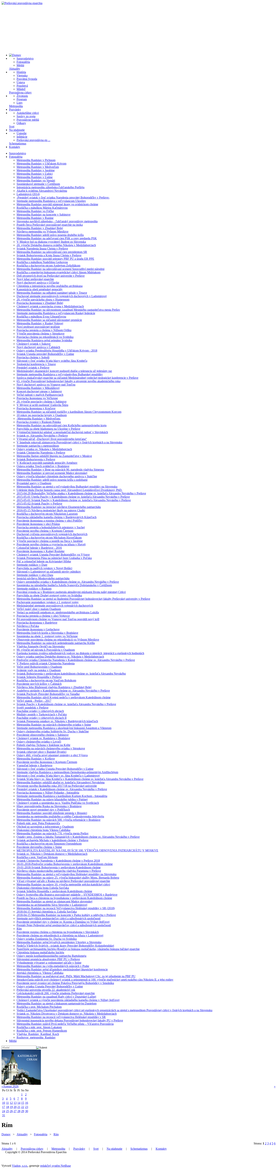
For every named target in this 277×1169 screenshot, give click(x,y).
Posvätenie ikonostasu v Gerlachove (38, 629)
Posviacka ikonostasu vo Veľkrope (37, 398)
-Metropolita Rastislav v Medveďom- (39, 418)
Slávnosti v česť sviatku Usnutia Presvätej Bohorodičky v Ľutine (55, 768)
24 (3, 1111)
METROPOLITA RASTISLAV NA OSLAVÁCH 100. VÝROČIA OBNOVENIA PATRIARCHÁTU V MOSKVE (87, 850)
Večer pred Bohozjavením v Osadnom (39, 666)
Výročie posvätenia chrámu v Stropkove (40, 333)
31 (3, 1115)
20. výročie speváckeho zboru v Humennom (43, 299)
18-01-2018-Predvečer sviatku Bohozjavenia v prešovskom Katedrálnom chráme (65, 864)
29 (22, 1111)
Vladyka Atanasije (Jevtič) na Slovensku (41, 646)
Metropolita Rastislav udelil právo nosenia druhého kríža (50, 235)
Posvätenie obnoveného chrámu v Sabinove (43, 734)
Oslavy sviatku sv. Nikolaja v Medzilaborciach (44, 449)
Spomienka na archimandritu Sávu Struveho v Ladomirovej (52, 904)
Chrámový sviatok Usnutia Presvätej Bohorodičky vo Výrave (53, 554)
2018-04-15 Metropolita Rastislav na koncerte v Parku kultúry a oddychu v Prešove (66, 915)
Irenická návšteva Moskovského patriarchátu (43, 578)
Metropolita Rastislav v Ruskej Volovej (40, 323)
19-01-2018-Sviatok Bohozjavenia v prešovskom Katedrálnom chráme (59, 867)
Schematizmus (17, 143)
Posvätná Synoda (27, 78)
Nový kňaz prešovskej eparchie (35, 279)
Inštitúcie (22, 136)
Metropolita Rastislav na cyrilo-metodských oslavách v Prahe (53, 966)
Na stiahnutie (17, 129)
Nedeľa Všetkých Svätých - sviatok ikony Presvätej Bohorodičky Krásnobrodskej (65, 945)
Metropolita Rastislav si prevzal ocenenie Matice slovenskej (52, 473)
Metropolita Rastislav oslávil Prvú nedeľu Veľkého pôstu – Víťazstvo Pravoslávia (65, 1023)
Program (22, 99)
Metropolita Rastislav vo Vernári (36, 180)
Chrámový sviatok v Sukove (34, 343)
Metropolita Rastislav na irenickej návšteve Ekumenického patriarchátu (59, 507)
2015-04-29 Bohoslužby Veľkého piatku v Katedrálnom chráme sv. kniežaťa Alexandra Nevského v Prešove (81, 493)
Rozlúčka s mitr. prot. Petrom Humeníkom (42, 1030)
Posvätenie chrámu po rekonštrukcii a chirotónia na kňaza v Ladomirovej (60, 935)
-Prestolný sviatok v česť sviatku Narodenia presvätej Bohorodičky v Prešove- (63, 197)
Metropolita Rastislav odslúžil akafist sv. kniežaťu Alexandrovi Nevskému (61, 782)
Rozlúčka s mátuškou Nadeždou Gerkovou (42, 262)
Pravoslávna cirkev (20, 92)
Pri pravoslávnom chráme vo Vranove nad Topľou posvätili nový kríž (58, 619)
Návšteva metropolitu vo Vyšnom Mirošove (42, 231)
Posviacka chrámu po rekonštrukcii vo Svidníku (45, 337)
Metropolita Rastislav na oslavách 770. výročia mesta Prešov (53, 833)
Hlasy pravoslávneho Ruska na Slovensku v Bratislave (49, 806)
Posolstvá (22, 85)
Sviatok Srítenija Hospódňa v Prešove (39, 677)
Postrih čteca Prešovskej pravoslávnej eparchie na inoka (50, 224)
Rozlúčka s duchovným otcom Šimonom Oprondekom (49, 843)
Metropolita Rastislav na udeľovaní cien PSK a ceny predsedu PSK (57, 238)
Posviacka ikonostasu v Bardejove (37, 622)
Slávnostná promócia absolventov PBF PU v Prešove (48, 959)
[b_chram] (21, 1083)
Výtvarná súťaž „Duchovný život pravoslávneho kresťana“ (52, 439)
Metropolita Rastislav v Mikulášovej (38, 388)
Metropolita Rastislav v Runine (35, 218)
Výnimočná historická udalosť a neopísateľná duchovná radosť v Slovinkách (62, 432)
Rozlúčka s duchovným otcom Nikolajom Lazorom (47, 513)
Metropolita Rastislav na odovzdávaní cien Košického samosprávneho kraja (61, 425)
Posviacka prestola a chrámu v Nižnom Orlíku (44, 330)
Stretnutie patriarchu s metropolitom (38, 445)
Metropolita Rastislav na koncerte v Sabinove (43, 214)
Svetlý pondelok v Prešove (32, 707)
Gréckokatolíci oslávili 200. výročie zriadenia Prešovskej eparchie (56, 993)
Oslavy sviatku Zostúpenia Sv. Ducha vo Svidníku (47, 938)
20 (15, 1107)
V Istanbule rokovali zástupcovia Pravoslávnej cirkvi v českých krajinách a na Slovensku (69, 442)
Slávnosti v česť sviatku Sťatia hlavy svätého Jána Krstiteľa (52, 360)
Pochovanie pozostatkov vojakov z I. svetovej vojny (48, 602)
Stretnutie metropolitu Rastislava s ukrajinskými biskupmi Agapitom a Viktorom (64, 728)
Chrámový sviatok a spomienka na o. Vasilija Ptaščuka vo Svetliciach (58, 802)
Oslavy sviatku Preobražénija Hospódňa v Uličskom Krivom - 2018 (57, 350)
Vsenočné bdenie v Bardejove (34, 765)
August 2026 (10, 1086)
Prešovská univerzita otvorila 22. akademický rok (46, 989)
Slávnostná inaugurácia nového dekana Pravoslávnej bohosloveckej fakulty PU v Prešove (70, 1020)
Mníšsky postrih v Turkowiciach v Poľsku (42, 714)
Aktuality (14, 68)
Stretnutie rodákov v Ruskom (34, 588)
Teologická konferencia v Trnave (36, 364)
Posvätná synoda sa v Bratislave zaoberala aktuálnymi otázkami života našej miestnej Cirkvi (71, 592)
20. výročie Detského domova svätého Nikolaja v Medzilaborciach (56, 245)
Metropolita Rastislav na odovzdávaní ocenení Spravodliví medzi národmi (60, 269)
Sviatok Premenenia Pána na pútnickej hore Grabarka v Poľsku (54, 558)
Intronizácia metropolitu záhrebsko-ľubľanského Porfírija (50, 187)
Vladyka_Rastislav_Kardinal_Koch (38, 1034)
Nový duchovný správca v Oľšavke (38, 282)
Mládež (21, 89)
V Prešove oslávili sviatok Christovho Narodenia (46, 663)
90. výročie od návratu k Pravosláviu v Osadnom (46, 649)
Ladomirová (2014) (28, 194)
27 (15, 1111)
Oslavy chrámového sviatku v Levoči (39, 741)
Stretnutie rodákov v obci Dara (35, 575)
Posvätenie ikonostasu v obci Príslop (38, 524)
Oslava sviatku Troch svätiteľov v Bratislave (43, 466)
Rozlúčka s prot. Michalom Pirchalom (39, 1006)
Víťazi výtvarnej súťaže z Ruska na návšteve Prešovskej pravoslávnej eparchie (63, 881)
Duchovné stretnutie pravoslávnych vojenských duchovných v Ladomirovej (62, 296)
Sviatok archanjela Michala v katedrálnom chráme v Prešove (52, 840)
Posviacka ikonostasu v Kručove (36, 408)
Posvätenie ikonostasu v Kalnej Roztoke (40, 551)
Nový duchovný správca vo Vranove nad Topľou (46, 384)
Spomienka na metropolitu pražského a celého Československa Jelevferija (60, 816)
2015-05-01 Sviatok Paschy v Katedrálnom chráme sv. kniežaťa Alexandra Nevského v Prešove (74, 500)
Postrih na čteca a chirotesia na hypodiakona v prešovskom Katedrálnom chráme (64, 898)
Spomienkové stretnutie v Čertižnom (38, 184)
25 (7, 1111)
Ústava (21, 82)
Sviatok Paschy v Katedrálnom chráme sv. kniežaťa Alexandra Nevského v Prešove (66, 704)
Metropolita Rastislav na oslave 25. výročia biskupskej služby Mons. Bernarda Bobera (68, 877)
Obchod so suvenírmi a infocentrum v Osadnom (45, 826)
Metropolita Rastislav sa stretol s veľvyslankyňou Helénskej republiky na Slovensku (66, 874)
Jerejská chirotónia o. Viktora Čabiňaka (40, 972)
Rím (19, 928)
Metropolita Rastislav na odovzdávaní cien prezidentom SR (52, 252)
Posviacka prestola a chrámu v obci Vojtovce (43, 615)
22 (22, 1107)
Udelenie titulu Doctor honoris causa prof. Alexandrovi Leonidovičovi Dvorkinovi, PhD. (69, 490)
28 (18, 1111)
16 (26, 1102)
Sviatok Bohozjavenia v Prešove (36, 459)
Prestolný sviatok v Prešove (33, 367)
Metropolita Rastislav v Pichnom (36, 160)
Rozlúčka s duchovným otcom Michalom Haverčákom (49, 537)
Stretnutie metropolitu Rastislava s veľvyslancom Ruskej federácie (56, 313)
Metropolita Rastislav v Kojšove (36, 758)
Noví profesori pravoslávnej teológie (38, 326)
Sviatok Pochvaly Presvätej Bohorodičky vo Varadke (48, 694)
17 (3, 1107)
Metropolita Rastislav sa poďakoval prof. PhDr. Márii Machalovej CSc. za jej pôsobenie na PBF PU (76, 976)
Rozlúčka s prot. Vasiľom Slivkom (37, 857)
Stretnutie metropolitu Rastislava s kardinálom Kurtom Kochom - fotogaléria (62, 796)
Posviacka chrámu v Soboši (33, 357)
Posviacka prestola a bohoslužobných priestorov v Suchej (51, 527)
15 (22, 1102)
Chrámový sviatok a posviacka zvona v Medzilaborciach (50, 306)
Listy (20, 102)
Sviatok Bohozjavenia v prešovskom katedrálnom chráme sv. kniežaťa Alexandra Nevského (71, 673)
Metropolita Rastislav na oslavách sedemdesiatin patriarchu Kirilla (56, 643)
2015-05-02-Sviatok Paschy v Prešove (39, 503)
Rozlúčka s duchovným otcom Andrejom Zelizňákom (48, 265)
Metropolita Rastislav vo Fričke (35, 211)
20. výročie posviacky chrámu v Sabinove (42, 401)
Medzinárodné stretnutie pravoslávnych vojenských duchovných (55, 605)
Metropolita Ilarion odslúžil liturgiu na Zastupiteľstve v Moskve (54, 456)
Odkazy (21, 123)
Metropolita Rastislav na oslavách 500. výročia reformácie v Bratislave (58, 819)
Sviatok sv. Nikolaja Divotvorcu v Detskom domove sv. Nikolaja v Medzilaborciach (67, 1013)
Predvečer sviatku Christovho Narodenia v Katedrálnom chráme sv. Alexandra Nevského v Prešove (76, 660)
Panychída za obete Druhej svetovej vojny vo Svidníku (49, 595)
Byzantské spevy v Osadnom (34, 483)
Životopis (22, 95)
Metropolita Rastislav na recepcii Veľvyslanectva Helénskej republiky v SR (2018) (66, 908)
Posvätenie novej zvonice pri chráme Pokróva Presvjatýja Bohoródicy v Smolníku (65, 983)
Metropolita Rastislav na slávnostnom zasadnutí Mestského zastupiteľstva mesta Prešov (68, 309)
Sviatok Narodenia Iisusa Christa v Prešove (42, 248)
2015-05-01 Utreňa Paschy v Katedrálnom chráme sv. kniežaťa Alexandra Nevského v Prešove (73, 496)
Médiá (20, 65)
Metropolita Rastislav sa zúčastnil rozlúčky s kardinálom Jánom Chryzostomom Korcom (69, 411)
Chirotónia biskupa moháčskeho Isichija (40, 952)
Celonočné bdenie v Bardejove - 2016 (39, 547)
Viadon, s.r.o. (20, 1165)
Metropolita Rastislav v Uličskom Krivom (41, 163)
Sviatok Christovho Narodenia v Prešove (41, 452)
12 (11, 1102)
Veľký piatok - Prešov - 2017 (34, 700)
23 (26, 1107)
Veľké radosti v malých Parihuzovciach (40, 394)
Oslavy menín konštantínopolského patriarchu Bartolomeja (51, 955)
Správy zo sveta (26, 116)
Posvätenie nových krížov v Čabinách (39, 683)
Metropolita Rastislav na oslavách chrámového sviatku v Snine (54, 724)
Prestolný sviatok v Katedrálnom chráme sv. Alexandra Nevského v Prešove (62, 789)
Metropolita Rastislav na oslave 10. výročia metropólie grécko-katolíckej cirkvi (63, 884)
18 (7, 1107)
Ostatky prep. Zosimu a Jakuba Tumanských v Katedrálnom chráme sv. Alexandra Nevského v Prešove (78, 836)
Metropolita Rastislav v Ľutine (35, 177)
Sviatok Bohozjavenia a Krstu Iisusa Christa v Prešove (49, 255)
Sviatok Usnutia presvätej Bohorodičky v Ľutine (45, 354)
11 (7, 1102)
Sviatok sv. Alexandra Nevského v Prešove (42, 435)
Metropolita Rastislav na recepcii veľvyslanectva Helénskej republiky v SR (61, 1017)
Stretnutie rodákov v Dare (32, 564)
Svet (11, 126)
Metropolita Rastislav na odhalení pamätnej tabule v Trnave (52, 292)
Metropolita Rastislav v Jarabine (36, 170)
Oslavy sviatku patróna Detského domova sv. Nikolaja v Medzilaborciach (60, 656)
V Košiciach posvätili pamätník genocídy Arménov (47, 462)
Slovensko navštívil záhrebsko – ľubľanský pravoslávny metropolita (57, 221)
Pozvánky (15, 109)
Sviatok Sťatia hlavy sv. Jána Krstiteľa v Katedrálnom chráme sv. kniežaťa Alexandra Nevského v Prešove (80, 779)
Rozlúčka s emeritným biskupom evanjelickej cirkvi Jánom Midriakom (58, 272)
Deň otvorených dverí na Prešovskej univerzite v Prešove (51, 275)
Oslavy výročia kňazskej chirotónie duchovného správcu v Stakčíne (57, 476)
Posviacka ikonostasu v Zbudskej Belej (40, 303)
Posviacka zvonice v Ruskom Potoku (39, 422)
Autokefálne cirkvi (28, 112)
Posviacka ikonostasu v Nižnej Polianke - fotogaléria (48, 792)
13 (15, 1102)
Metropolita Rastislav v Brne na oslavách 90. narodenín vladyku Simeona (60, 469)
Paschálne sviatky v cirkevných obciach (40, 711)
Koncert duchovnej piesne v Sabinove (39, 391)
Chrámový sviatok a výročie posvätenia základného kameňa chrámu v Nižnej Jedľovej (68, 1000)
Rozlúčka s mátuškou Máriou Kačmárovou (42, 207)
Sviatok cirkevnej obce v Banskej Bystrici (41, 751)
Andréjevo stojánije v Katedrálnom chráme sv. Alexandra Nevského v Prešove (63, 690)
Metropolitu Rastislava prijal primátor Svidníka (44, 340)
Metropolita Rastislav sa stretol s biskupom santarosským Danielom (56, 1003)
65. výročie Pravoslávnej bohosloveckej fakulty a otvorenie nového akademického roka (68, 381)
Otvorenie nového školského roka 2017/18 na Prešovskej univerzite (57, 785)
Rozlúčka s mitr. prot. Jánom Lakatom (39, 1027)
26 (11, 1111)
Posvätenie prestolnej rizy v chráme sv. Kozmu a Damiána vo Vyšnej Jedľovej (63, 921)
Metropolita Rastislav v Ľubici (35, 173)
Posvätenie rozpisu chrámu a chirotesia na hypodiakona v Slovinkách (58, 932)
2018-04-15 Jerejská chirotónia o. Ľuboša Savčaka (47, 911)
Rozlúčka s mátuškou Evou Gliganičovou (41, 316)
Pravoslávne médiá (28, 119)
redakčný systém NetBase (55, 1165)
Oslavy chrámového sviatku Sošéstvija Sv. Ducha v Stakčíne (53, 731)
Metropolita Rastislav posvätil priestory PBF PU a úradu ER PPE (55, 258)
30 (26, 1111)
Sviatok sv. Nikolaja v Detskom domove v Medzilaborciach (52, 853)
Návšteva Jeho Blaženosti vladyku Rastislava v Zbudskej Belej (54, 687)
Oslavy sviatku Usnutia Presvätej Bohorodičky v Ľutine (50, 986)
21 (18, 1107)
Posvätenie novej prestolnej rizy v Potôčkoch (43, 809)
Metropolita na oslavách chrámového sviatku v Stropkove (51, 748)
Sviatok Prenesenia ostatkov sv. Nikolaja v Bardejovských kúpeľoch (57, 721)
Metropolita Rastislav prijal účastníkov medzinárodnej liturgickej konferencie (62, 969)
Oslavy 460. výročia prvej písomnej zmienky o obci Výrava (52, 755)
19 (11, 1107)
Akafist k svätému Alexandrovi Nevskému (42, 190)
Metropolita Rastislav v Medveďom (38, 167)
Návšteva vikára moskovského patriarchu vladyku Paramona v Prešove (59, 870)
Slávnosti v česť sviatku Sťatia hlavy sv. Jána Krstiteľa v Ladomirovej (58, 775)
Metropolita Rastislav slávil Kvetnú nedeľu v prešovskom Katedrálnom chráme (64, 697)
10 (3, 1102)
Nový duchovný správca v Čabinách (38, 347)
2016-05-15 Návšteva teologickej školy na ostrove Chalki (51, 510)
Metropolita (16, 106)
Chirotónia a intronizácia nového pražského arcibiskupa (50, 286)
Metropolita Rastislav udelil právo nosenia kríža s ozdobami (52, 479)
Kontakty (14, 146)
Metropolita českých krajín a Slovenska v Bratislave (47, 632)
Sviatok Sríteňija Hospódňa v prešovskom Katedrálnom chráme (54, 891)
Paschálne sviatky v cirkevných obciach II (42, 717)
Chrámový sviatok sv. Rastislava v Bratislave (43, 738)
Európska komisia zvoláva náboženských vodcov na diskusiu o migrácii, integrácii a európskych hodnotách (80, 653)
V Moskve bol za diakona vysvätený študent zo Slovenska (51, 241)
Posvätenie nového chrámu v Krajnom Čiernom (45, 530)
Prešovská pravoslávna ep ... (33, 140)
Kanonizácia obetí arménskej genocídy (40, 289)
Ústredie (22, 133)
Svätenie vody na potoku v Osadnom (39, 670)
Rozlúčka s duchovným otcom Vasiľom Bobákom (46, 680)
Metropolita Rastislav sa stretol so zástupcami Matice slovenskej (54, 901)
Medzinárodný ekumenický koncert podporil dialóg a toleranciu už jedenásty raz (64, 371)
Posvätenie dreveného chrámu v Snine (39, 847)
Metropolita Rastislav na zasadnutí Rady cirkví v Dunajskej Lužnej (56, 996)
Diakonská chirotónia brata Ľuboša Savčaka (43, 887)
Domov (6, 1134)
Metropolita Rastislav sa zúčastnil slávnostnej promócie (49, 320)
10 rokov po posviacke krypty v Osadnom (42, 415)
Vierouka (22, 75)
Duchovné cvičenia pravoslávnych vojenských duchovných (52, 534)
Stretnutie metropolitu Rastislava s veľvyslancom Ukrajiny (51, 201)
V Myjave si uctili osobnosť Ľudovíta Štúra (42, 405)
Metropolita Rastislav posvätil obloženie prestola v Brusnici (52, 813)
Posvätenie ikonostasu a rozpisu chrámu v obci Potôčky (50, 520)
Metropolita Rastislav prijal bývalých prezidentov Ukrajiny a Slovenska (59, 942)
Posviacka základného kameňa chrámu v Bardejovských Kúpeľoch (56, 517)
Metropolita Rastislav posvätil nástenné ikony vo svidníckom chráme (57, 204)
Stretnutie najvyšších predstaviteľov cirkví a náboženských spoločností (58, 918)
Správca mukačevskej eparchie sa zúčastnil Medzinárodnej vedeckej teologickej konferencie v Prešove (77, 377)
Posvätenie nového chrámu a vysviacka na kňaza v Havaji (51, 544)
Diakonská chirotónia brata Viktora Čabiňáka (43, 830)
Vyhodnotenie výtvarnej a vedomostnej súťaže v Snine (49, 962)
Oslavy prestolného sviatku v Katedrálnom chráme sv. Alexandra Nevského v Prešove (68, 581)
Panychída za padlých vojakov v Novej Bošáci (44, 568)
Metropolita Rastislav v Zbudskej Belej (40, 228)
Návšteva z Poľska (28, 626)
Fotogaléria (23, 61)
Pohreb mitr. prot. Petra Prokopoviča (38, 823)
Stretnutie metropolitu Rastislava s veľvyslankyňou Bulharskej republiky (60, 374)
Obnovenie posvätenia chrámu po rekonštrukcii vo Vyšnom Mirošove (58, 639)
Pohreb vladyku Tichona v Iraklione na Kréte (43, 745)
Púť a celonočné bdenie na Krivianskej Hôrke (44, 561)
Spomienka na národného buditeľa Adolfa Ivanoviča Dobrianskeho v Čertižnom (64, 585)
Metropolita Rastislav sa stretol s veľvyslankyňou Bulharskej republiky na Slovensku (67, 486)
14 (18, 1102)
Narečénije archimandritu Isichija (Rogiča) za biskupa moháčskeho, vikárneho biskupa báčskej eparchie (78, 949)
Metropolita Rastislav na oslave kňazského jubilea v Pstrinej (52, 799)
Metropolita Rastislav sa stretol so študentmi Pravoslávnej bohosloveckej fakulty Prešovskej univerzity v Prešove (83, 598)
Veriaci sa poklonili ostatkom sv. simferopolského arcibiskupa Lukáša (58, 612)
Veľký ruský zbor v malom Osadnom (39, 609)
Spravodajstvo (25, 58)
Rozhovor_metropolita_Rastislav (36, 1037)
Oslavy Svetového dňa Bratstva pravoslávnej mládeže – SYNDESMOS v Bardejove (67, 894)
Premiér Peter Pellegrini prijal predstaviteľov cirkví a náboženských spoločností (64, 925)
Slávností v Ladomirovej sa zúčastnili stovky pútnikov (49, 571)
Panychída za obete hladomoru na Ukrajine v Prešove (48, 428)
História (21, 72)
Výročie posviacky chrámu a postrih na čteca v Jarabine (50, 541)
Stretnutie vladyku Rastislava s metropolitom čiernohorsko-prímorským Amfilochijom (67, 772)
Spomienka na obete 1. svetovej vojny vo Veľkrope (47, 636)
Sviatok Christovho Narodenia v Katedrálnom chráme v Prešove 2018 (58, 860)
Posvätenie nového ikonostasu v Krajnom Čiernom (47, 762)
